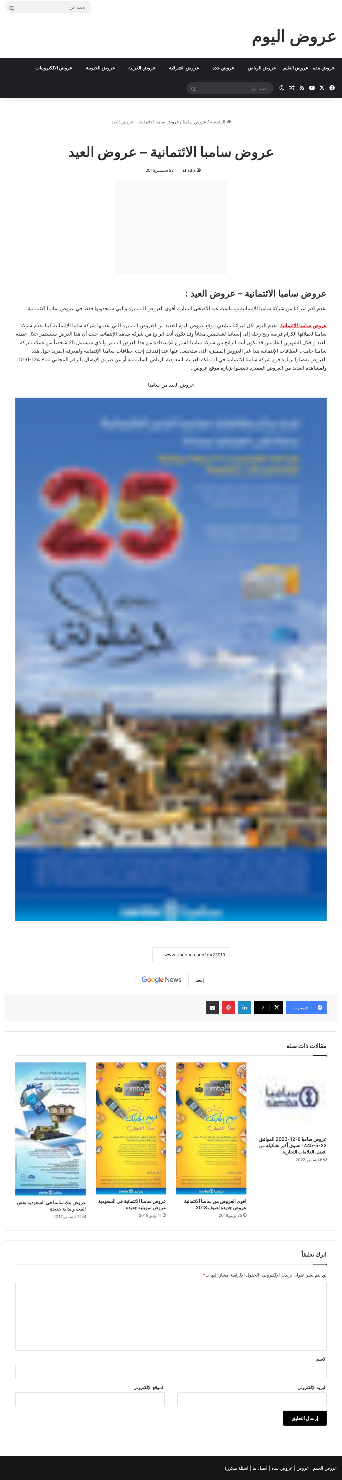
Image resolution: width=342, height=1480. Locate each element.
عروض (302, 1468)
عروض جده (223, 67)
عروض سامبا (194, 121)
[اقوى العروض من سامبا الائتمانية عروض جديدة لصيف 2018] (211, 1128)
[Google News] (162, 980)
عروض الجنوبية (100, 67)
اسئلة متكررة (237, 1468)
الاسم (321, 1359)
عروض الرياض (262, 67)
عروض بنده (324, 67)
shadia (189, 170)
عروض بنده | (281, 1468)
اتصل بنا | (259, 1468)
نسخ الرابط (132, 955)
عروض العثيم (295, 67)
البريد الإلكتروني (312, 1387)
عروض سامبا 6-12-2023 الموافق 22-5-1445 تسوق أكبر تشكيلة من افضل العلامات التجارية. (293, 1145)
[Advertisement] (171, 228)
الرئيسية (218, 121)
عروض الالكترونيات (53, 67)
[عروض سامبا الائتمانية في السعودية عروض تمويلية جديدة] (131, 1128)
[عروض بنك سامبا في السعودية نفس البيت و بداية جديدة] (50, 1129)
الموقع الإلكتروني (149, 1387)
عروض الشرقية (184, 67)
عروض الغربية (142, 67)
